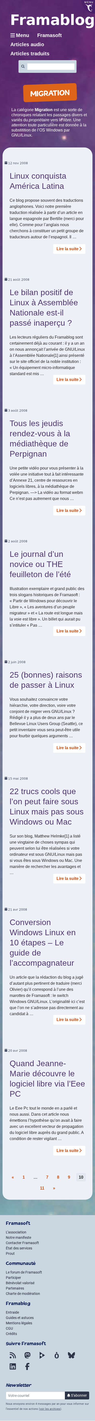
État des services (19, 1248)
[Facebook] (27, 1369)
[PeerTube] (42, 1358)
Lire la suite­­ (67, 249)
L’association (16, 1232)
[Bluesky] (71, 1358)
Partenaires (15, 1288)
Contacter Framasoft (22, 1243)
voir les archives (50, 1409)
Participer (13, 1278)
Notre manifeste (18, 1237)
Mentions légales (19, 1323)
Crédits (11, 1334)
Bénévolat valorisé (20, 1283)
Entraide (12, 1312)
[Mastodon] (27, 1358)
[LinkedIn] (12, 1369)
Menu (22, 35)
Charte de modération (23, 1294)
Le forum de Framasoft (24, 1272)
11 (42, 1188)
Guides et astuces (20, 1318)
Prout (10, 1253)
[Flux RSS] (12, 1358)
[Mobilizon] (56, 1358)
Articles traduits (29, 53)
